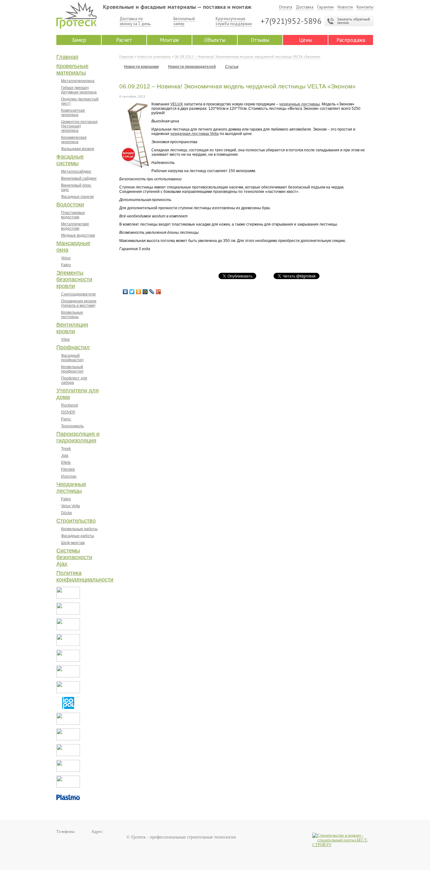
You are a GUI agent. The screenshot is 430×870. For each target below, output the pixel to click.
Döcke (66, 513)
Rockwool (69, 405)
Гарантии (325, 7)
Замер (78, 39)
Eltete (66, 462)
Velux (66, 258)
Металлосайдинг (76, 171)
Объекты (214, 39)
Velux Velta (70, 506)
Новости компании (154, 56)
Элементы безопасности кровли (74, 279)
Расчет (124, 39)
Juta (64, 455)
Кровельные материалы (72, 69)
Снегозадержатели (78, 294)
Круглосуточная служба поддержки (234, 21)
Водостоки (70, 204)
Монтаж (169, 39)
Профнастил (73, 347)
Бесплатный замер (184, 21)
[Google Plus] (158, 292)
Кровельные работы (79, 529)
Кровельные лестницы (72, 314)
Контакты (365, 7)
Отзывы (260, 39)
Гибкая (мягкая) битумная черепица (79, 90)
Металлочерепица (77, 81)
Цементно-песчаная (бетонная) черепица (79, 126)
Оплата (285, 7)
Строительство (76, 521)
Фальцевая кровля (77, 149)
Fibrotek (68, 469)
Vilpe (65, 339)
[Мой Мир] (145, 292)
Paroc (66, 419)
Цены (305, 39)
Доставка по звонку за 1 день (135, 21)
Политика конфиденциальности (84, 576)
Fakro (66, 265)
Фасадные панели (77, 196)
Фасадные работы (77, 536)
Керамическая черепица (74, 139)
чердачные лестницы (299, 104)
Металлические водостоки (75, 226)
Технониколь (72, 426)
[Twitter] (132, 292)
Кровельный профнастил (72, 369)
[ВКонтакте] (125, 292)
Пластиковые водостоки (73, 214)
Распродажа (351, 39)
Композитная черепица (73, 112)
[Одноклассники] (138, 292)
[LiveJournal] (152, 292)
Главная (67, 57)
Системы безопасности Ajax (74, 557)
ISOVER (68, 412)
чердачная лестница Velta (194, 134)
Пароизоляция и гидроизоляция (77, 437)
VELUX (176, 104)
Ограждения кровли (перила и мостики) (78, 303)
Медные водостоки (78, 235)
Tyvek (66, 448)
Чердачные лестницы (71, 487)
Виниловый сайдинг (79, 178)
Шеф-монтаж (73, 543)
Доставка (305, 7)
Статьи (231, 67)
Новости (345, 7)
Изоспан (68, 476)
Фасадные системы (70, 160)
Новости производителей (192, 67)
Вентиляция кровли (72, 328)
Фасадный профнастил (72, 357)
